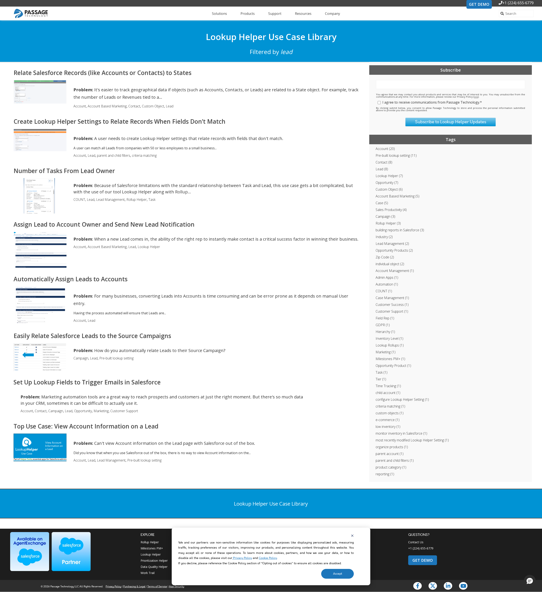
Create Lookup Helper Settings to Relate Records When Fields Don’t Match (119, 121)
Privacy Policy (242, 558)
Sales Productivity (391, 209)
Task (381, 372)
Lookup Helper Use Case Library (271, 37)
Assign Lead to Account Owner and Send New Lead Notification (104, 224)
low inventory (388, 426)
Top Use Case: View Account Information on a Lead (86, 426)
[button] (530, 581)
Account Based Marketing (397, 196)
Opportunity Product (393, 365)
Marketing (385, 352)
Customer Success (392, 304)
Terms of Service (157, 586)
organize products (392, 447)
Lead (382, 169)
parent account (390, 453)
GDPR (383, 325)
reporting (385, 474)
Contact (384, 162)
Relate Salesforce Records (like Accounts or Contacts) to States (102, 73)
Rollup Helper (388, 223)
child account (388, 392)
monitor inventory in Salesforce (401, 433)
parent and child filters (395, 460)
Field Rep (385, 318)
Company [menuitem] (332, 13)
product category (391, 467)
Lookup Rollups (390, 345)
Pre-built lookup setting (396, 155)
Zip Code (385, 257)
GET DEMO (479, 4)
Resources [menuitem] (303, 13)
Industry (384, 236)
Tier (381, 379)
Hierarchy (385, 331)
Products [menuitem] (248, 13)
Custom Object (389, 189)
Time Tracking (388, 386)
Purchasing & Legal (134, 586)
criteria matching (390, 406)
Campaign (385, 216)
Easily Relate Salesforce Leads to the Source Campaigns (92, 336)
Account (385, 148)
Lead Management (392, 243)
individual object (390, 264)
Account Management (395, 270)
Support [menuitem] (274, 13)
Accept (337, 573)
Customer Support (392, 311)
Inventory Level (389, 338)
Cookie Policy (268, 558)
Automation (387, 284)
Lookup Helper (389, 175)
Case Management (392, 297)
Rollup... (183, 192)
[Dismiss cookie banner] (352, 535)
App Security (176, 586)
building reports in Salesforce (400, 230)
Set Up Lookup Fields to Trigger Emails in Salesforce (87, 382)
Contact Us (415, 542)
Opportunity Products (394, 250)
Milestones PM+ (390, 358)
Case (382, 203)
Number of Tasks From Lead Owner (64, 171)
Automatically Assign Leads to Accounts (70, 279)
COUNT (384, 291)
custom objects (390, 413)
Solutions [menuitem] (219, 13)
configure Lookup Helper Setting (402, 399)
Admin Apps (387, 277)
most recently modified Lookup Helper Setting (412, 440)
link (476, 96)
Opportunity (387, 182)
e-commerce (388, 419)
